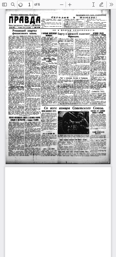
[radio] (93, 4)
